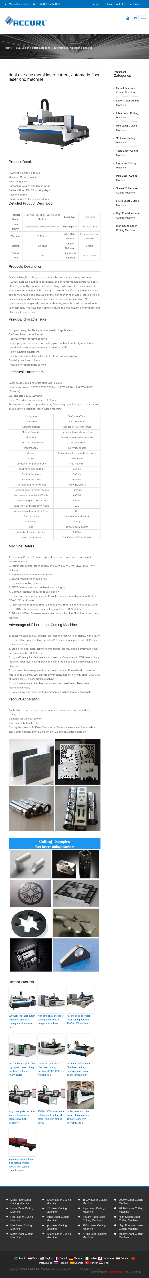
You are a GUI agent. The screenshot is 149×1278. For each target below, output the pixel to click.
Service (96, 4)
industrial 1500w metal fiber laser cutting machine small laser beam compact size (78, 1069)
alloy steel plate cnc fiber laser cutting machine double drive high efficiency (22, 1117)
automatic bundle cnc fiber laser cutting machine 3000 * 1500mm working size (51, 1069)
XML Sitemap (133, 1271)
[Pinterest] (136, 18)
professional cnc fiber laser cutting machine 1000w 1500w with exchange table (78, 1117)
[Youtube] (128, 18)
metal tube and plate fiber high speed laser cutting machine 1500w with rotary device (22, 1069)
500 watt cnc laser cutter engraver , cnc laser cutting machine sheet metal (22, 1021)
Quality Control (114, 4)
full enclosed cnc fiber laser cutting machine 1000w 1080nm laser (78, 1019)
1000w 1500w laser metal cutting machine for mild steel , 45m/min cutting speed (51, 1117)
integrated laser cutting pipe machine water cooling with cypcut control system (21, 1165)
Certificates (134, 4)
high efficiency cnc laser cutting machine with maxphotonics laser (50, 1019)
